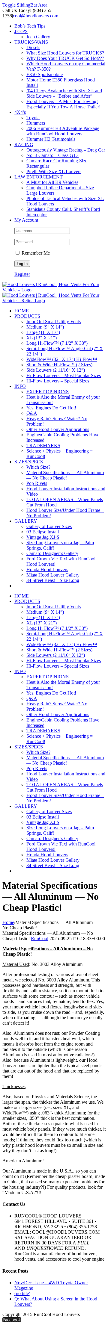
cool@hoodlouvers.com (35, 15)
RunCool (39, 938)
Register (22, 274)
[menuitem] (60, 26)
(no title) (22, 1293)
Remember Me (35, 252)
